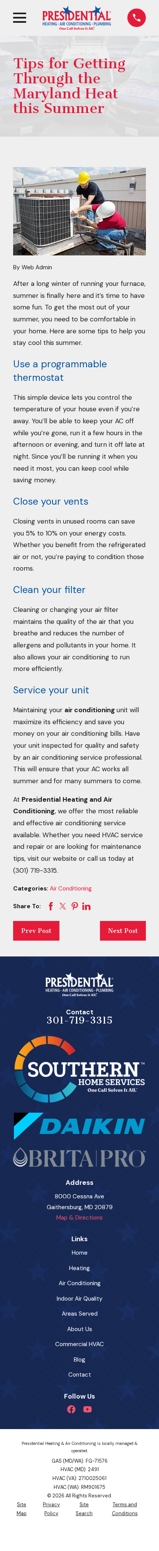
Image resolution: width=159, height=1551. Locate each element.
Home (80, 1253)
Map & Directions (79, 1218)
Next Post (123, 930)
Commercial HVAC (79, 1344)
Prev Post (36, 930)
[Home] (76, 18)
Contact (79, 1375)
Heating (79, 1268)
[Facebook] (71, 1409)
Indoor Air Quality (80, 1299)
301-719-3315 (79, 1020)
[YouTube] (87, 1409)
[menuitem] (21, 1509)
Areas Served (80, 1314)
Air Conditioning (71, 888)
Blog (79, 1359)
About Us (79, 1329)
